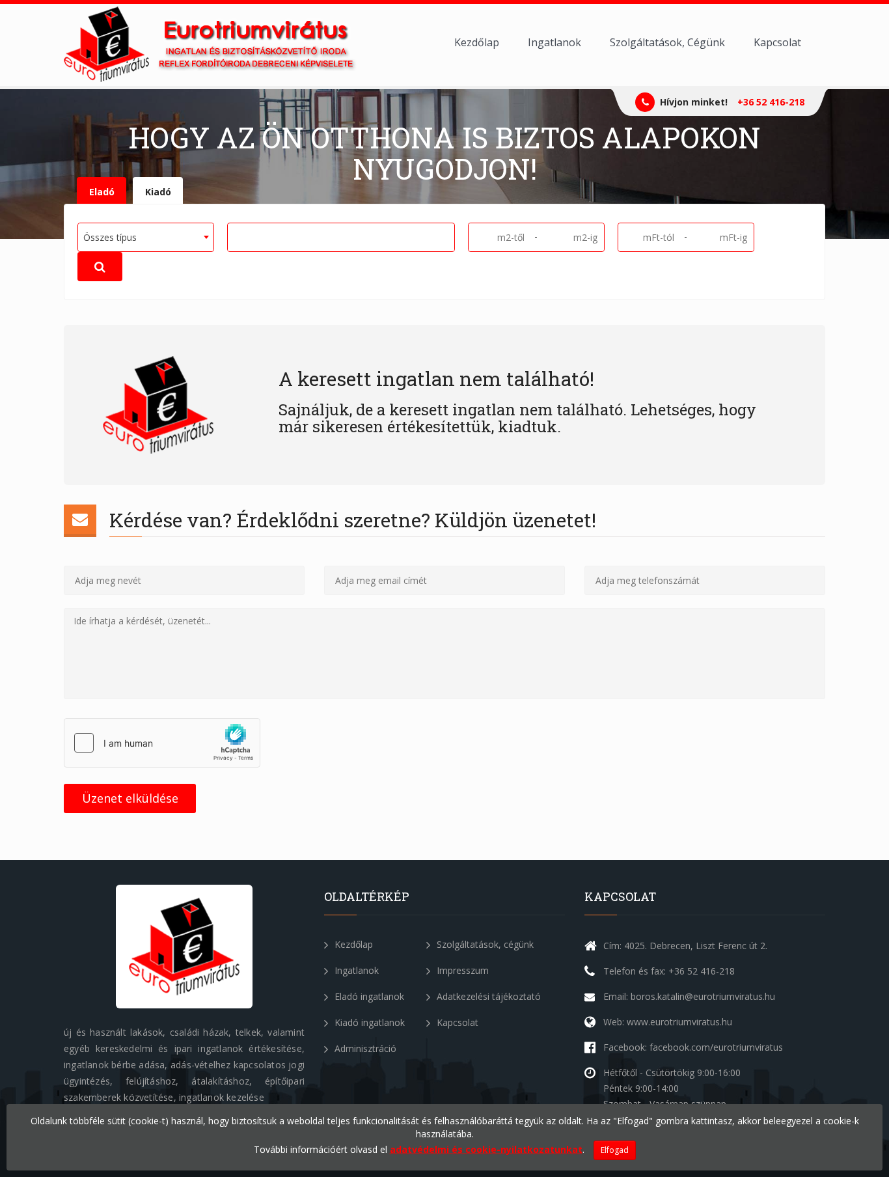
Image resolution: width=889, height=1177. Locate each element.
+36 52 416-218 (770, 102)
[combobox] (145, 237)
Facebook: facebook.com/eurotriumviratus (693, 1047)
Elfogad (615, 1150)
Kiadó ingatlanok (368, 1022)
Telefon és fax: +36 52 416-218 (669, 971)
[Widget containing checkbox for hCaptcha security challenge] (162, 743)
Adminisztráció (364, 1048)
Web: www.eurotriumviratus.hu (667, 1022)
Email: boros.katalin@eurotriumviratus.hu (689, 996)
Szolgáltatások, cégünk (484, 944)
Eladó (102, 192)
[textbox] (236, 236)
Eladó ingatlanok (368, 996)
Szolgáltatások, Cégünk (667, 42)
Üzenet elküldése (130, 798)
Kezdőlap (476, 42)
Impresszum (461, 970)
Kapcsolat (777, 42)
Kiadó (158, 192)
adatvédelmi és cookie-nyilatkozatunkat (486, 1149)
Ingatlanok (554, 42)
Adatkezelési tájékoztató (487, 996)
